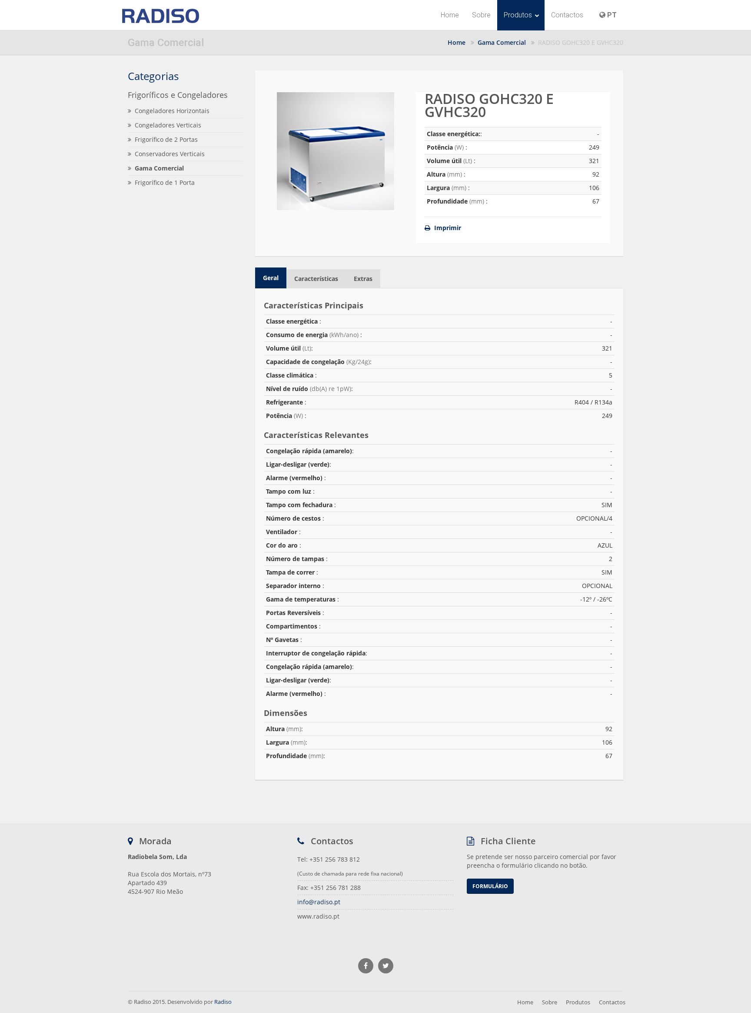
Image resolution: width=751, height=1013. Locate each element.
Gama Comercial (502, 42)
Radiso (223, 1002)
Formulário (490, 886)
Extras (363, 278)
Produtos (519, 15)
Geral (271, 278)
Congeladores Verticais (168, 125)
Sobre (481, 15)
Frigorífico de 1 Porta (165, 182)
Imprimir (446, 228)
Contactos (567, 15)
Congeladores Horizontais (172, 111)
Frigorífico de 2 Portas (166, 139)
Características (316, 278)
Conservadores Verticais (170, 154)
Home (450, 15)
